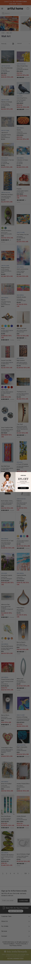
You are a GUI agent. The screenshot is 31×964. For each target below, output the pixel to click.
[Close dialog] (0, 472)
